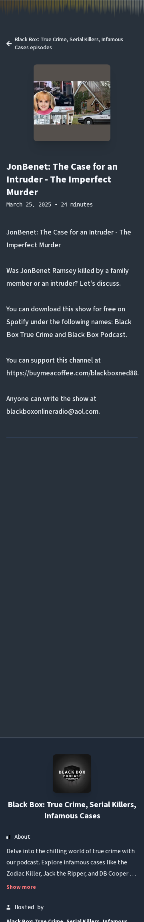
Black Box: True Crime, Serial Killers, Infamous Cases (72, 810)
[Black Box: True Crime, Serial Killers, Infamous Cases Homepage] (72, 773)
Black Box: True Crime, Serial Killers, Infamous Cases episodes (69, 44)
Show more (21, 887)
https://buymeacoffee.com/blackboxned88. (72, 373)
